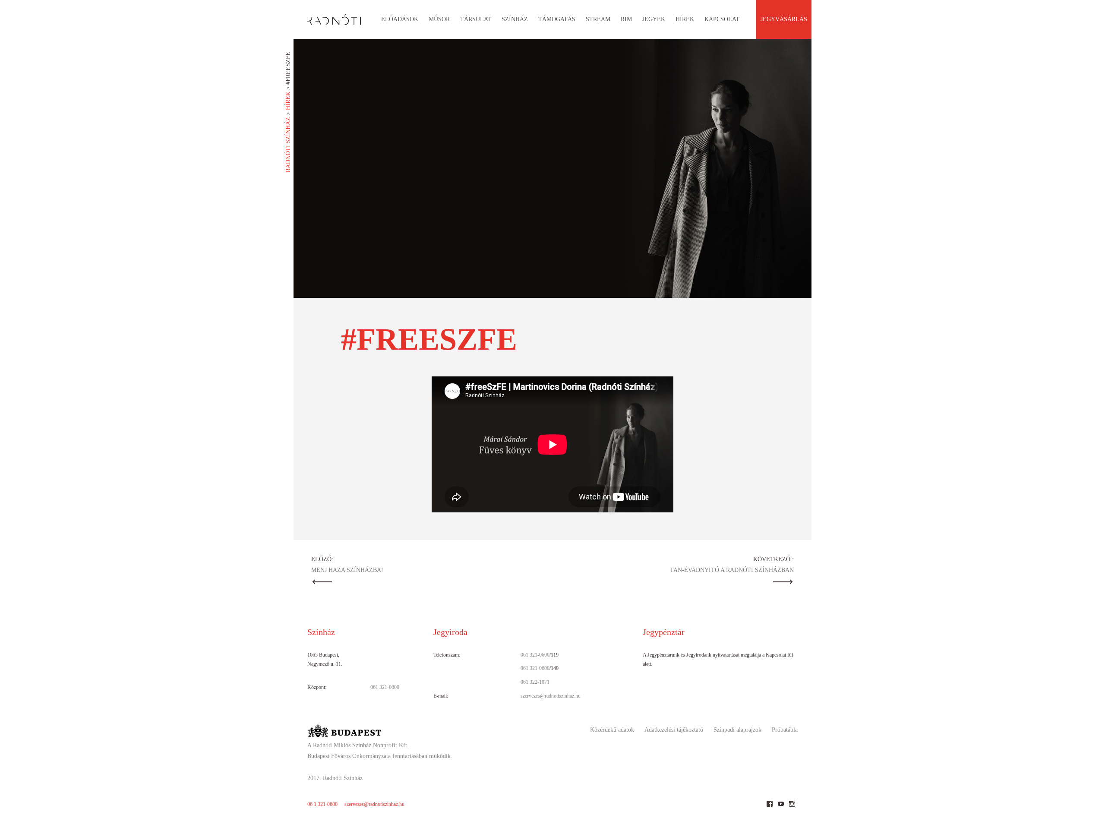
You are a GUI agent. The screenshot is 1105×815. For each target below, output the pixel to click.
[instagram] (791, 807)
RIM (626, 19)
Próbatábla (785, 730)
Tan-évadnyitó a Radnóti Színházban (732, 570)
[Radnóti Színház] (327, 17)
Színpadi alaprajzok (737, 730)
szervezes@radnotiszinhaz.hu (551, 696)
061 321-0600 (384, 687)
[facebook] (769, 807)
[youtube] (780, 807)
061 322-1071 (535, 682)
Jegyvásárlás (784, 19)
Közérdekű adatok (612, 730)
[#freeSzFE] (552, 168)
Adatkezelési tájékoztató (673, 730)
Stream (598, 19)
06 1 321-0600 (322, 804)
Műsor (439, 19)
